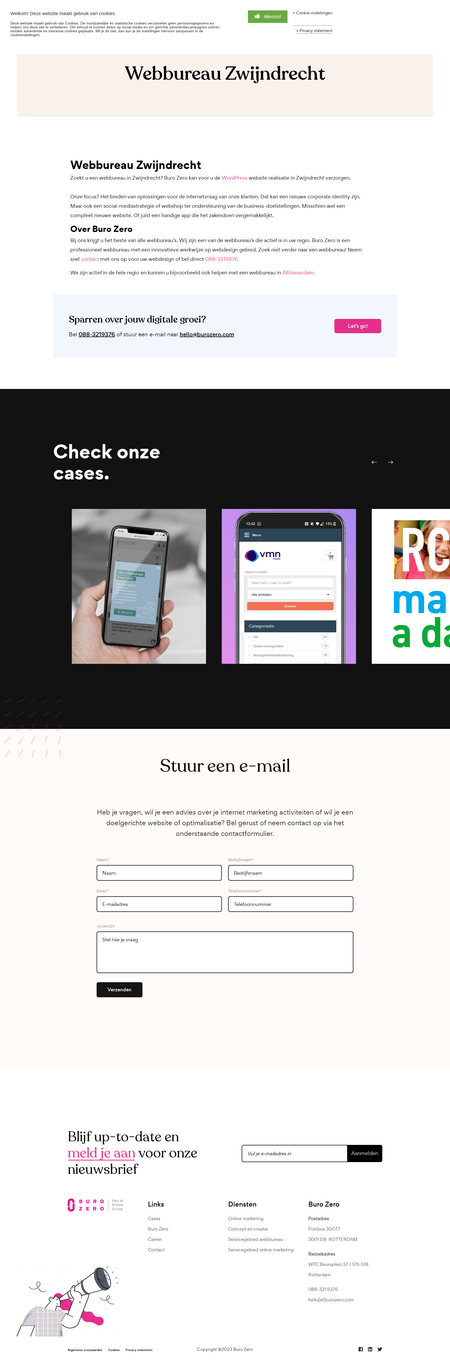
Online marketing (246, 1218)
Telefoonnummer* (245, 891)
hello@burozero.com (207, 334)
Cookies (114, 1350)
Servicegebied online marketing (261, 1250)
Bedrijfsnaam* (241, 859)
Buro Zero (158, 1229)
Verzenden (120, 989)
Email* (103, 891)
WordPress (234, 177)
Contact (156, 1250)
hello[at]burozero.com (331, 1300)
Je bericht (106, 926)
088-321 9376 (323, 1289)
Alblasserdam (298, 272)
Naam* (103, 859)
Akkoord (272, 16)
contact (90, 259)
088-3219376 (221, 259)
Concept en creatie (248, 1229)
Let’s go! (358, 326)
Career (155, 1239)
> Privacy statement (314, 30)
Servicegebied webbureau (255, 1239)
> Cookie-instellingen (312, 13)
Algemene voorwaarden (85, 1350)
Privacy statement (139, 1350)
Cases (154, 1218)
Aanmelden (364, 1153)
